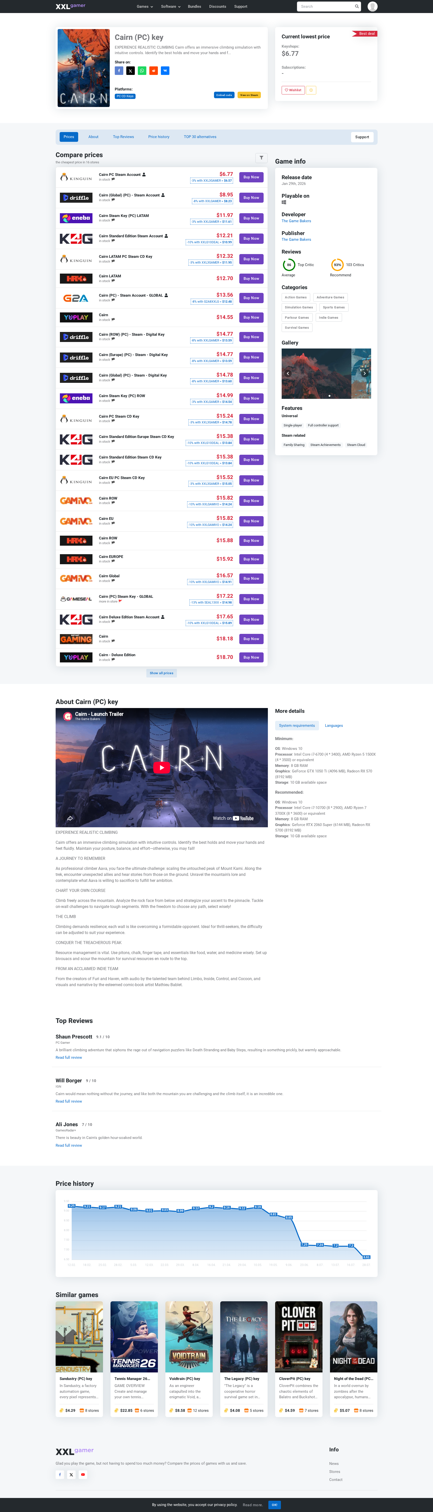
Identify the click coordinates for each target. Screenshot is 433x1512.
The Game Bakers (296, 220)
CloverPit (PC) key (294, 1378)
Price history (158, 137)
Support (240, 6)
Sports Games (334, 307)
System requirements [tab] (297, 725)
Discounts (217, 6)
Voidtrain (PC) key (184, 1378)
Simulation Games (299, 307)
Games (143, 6)
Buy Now (251, 177)
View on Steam (249, 95)
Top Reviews (123, 137)
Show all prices (162, 673)
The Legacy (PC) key (241, 1378)
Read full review (69, 1057)
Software (168, 6)
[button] (373, 7)
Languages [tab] (334, 725)
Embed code (224, 95)
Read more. (253, 1505)
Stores (334, 1471)
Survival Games (297, 327)
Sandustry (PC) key (76, 1378)
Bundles (194, 6)
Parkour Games (297, 317)
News (334, 1463)
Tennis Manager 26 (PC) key (131, 1378)
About (93, 137)
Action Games (296, 297)
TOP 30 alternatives (200, 137)
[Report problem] (311, 90)
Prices (69, 137)
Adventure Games (331, 297)
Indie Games (329, 317)
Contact (336, 1479)
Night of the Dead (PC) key (353, 1378)
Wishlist (295, 90)
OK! (274, 1505)
